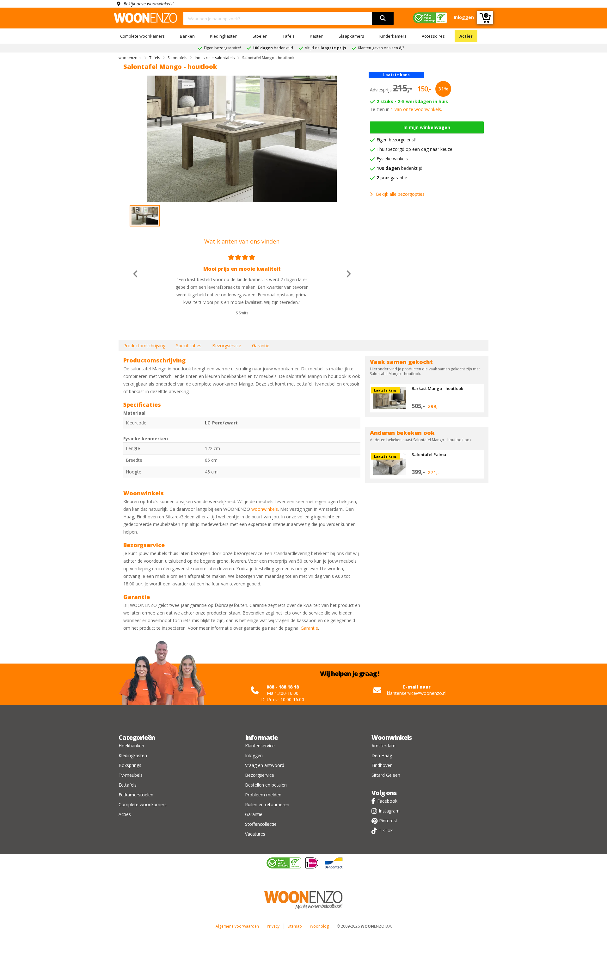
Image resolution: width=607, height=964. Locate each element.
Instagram (389, 811)
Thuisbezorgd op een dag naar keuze (414, 149)
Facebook (387, 801)
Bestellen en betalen (266, 785)
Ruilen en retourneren (267, 804)
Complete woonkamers (142, 36)
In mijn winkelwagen (426, 127)
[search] (383, 18)
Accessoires (433, 36)
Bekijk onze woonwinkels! (149, 4)
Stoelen (260, 36)
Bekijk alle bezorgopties (400, 194)
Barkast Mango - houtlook (437, 388)
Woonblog (319, 926)
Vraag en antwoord (264, 765)
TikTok (386, 830)
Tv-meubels (131, 775)
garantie (392, 178)
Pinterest (388, 821)
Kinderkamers (393, 36)
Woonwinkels (391, 737)
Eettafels (128, 785)
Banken (187, 36)
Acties (466, 36)
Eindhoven (382, 765)
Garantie (260, 346)
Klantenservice (260, 746)
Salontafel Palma (429, 454)
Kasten (316, 36)
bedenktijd (399, 168)
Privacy (273, 926)
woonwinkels (264, 509)
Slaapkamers (351, 36)
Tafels (289, 36)
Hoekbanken (131, 746)
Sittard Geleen (385, 775)
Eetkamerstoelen (136, 795)
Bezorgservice (226, 346)
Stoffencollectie (261, 824)
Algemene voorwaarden (237, 926)
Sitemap (294, 926)
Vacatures (255, 834)
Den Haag (381, 755)
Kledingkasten (223, 36)
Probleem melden (263, 795)
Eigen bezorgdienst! (396, 140)
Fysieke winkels (392, 159)
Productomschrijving (144, 346)
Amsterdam (383, 746)
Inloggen (254, 755)
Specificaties (188, 346)
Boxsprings (130, 765)
